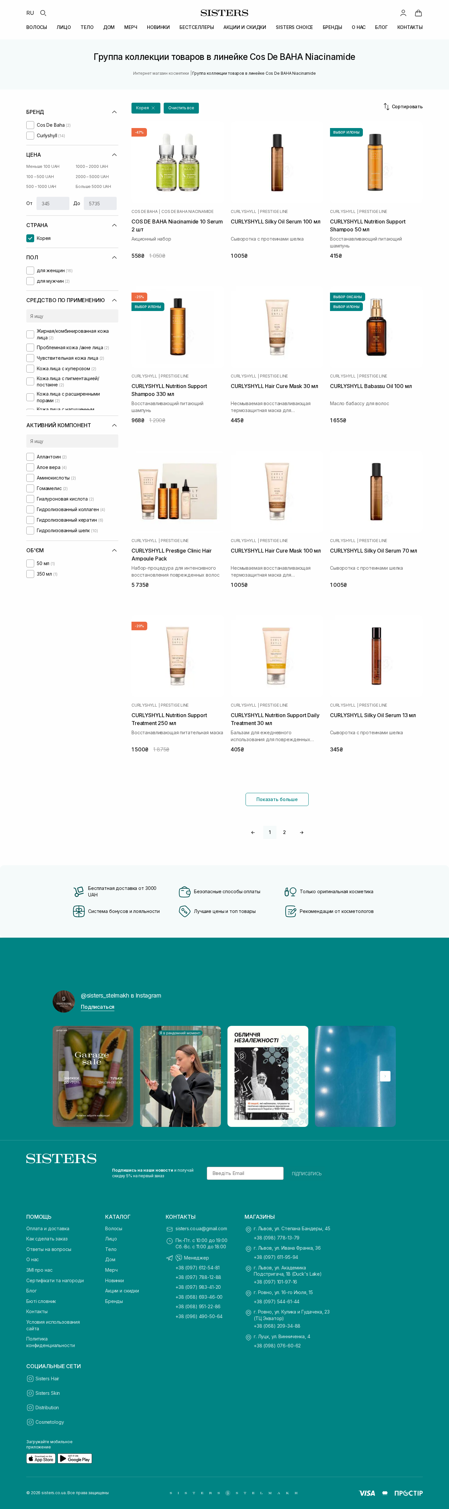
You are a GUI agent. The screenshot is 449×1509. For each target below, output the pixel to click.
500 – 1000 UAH (41, 186)
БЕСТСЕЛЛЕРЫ (196, 27)
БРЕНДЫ (332, 27)
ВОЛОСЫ (36, 27)
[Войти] (403, 13)
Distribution (47, 1407)
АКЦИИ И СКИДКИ (245, 27)
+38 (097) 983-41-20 (198, 1287)
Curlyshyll (243, 211)
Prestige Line (274, 211)
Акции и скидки (122, 1290)
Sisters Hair (47, 1378)
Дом (110, 1259)
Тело (110, 1249)
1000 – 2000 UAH (92, 166)
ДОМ (109, 27)
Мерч (111, 1270)
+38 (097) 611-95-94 (276, 1257)
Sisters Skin (47, 1393)
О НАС (359, 27)
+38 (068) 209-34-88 (277, 1326)
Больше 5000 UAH (93, 186)
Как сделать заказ (47, 1238)
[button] (145, 108)
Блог (31, 1290)
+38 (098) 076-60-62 (277, 1345)
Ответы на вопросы (48, 1249)
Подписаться (97, 1006)
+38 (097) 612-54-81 (198, 1267)
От (29, 203)
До (76, 203)
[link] (418, 13)
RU (30, 13)
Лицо (111, 1238)
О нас (32, 1259)
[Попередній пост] (64, 1076)
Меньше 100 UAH (42, 166)
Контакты (37, 1311)
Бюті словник (41, 1301)
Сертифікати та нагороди (55, 1280)
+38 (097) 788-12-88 (198, 1277)
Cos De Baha (144, 211)
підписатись (307, 1173)
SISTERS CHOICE (294, 27)
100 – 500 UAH (40, 176)
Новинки (114, 1280)
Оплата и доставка (47, 1228)
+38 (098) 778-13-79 (276, 1237)
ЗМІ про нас (39, 1270)
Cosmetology (49, 1422)
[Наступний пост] (385, 1076)
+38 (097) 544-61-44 (276, 1301)
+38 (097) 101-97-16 (275, 1282)
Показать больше (277, 799)
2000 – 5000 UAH (92, 176)
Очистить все (181, 107)
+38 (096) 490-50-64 (199, 1316)
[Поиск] (43, 13)
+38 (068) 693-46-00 (199, 1297)
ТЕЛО (87, 27)
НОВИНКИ (158, 27)
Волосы (113, 1228)
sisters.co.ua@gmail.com (201, 1228)
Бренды (114, 1301)
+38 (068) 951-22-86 (198, 1306)
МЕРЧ (130, 27)
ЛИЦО (64, 27)
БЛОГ (381, 27)
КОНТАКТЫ (410, 27)
